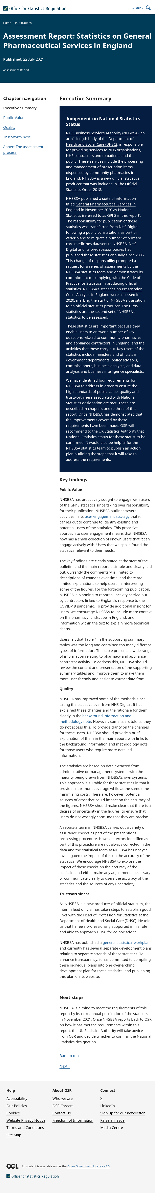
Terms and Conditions (25, 1127)
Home (7, 23)
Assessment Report (16, 70)
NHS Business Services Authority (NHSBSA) (102, 133)
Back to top (69, 1055)
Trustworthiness (17, 137)
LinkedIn (107, 1105)
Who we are (62, 1098)
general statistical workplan (126, 942)
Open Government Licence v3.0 (88, 1166)
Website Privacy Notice (25, 1120)
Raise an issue (112, 1120)
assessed (127, 294)
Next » (65, 1066)
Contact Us (61, 1113)
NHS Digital (128, 226)
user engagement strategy (107, 516)
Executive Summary (20, 107)
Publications (23, 23)
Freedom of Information (72, 1120)
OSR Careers (62, 1105)
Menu (139, 8)
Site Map (13, 1134)
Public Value (13, 117)
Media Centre (111, 1127)
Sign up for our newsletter (122, 1113)
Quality (9, 127)
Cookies (13, 1113)
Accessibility (16, 1098)
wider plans (76, 238)
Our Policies (16, 1105)
